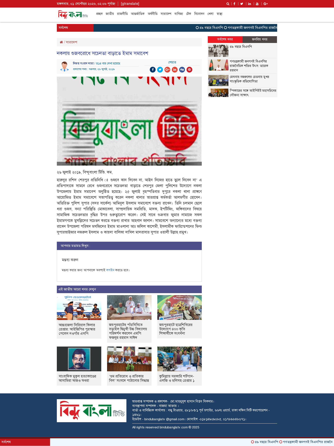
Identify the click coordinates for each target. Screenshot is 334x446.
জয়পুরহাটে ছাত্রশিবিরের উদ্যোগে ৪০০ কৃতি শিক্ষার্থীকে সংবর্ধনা (176, 329)
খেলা (210, 14)
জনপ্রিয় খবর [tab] (260, 39)
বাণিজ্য (178, 14)
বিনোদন (199, 14)
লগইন (110, 270)
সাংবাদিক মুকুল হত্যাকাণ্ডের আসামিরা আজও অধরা (77, 378)
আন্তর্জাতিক (138, 14)
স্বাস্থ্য (219, 14)
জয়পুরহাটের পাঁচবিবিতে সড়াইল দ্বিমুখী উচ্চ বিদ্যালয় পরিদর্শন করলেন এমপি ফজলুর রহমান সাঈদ (128, 331)
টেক (188, 14)
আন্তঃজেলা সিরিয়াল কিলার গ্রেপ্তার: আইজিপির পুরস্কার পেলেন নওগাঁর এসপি (77, 329)
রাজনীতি (122, 14)
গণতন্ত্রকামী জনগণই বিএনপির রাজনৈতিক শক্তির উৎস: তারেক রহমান (262, 28)
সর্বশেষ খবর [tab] (225, 39)
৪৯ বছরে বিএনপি (199, 28)
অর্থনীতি (153, 14)
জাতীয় (110, 14)
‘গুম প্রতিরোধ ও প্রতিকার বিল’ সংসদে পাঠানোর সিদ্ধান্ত (129, 378)
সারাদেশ (166, 14)
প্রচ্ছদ (99, 14)
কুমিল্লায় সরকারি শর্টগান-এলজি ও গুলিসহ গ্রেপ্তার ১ (177, 378)
